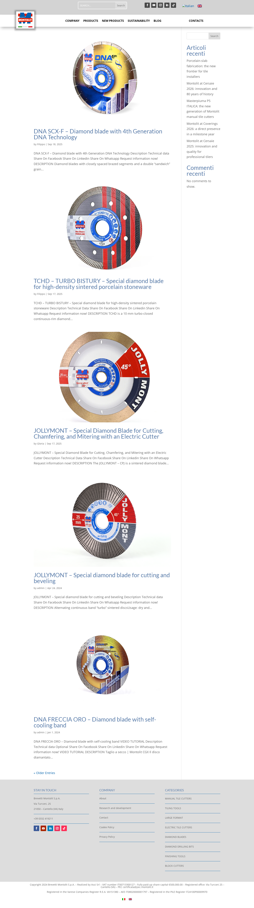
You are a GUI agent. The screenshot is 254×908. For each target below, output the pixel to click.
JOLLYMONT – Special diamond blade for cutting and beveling (102, 577)
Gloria (40, 443)
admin (41, 588)
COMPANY (72, 21)
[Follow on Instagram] (160, 5)
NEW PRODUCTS (113, 21)
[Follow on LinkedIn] (167, 5)
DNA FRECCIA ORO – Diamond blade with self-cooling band (95, 722)
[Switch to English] (200, 5)
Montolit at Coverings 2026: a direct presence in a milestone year (203, 128)
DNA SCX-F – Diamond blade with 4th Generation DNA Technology (98, 134)
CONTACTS (196, 21)
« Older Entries (44, 773)
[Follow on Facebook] (147, 5)
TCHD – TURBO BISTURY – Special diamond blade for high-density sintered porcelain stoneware (99, 283)
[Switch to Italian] (188, 5)
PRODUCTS (90, 21)
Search (214, 36)
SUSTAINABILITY (139, 21)
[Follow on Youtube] (153, 5)
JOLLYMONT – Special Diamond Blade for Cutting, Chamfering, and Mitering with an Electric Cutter (98, 433)
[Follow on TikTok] (173, 5)
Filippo (41, 144)
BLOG (157, 21)
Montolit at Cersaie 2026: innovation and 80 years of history (202, 88)
